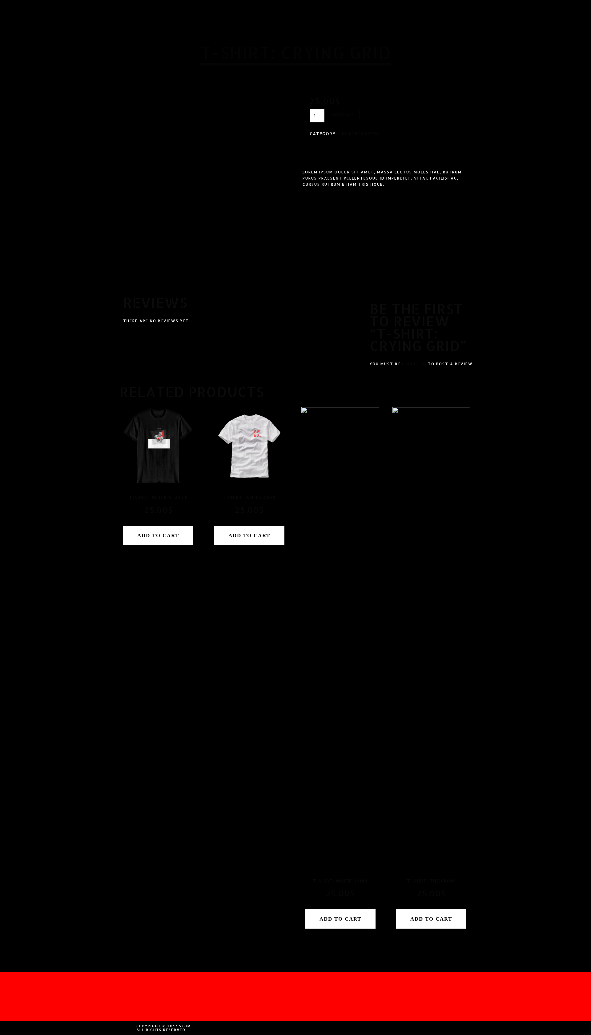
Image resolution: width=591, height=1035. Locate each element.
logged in (414, 364)
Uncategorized (359, 133)
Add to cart (342, 114)
